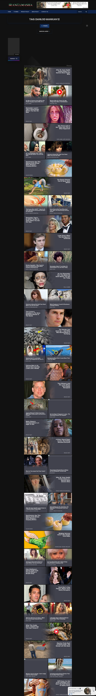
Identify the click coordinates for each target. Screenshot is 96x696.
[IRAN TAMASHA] (20, 5)
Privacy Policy (25, 11)
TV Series (16, 11)
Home (9, 11)
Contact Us (44, 11)
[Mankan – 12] (14, 46)
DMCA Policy (35, 11)
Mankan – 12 (13, 58)
